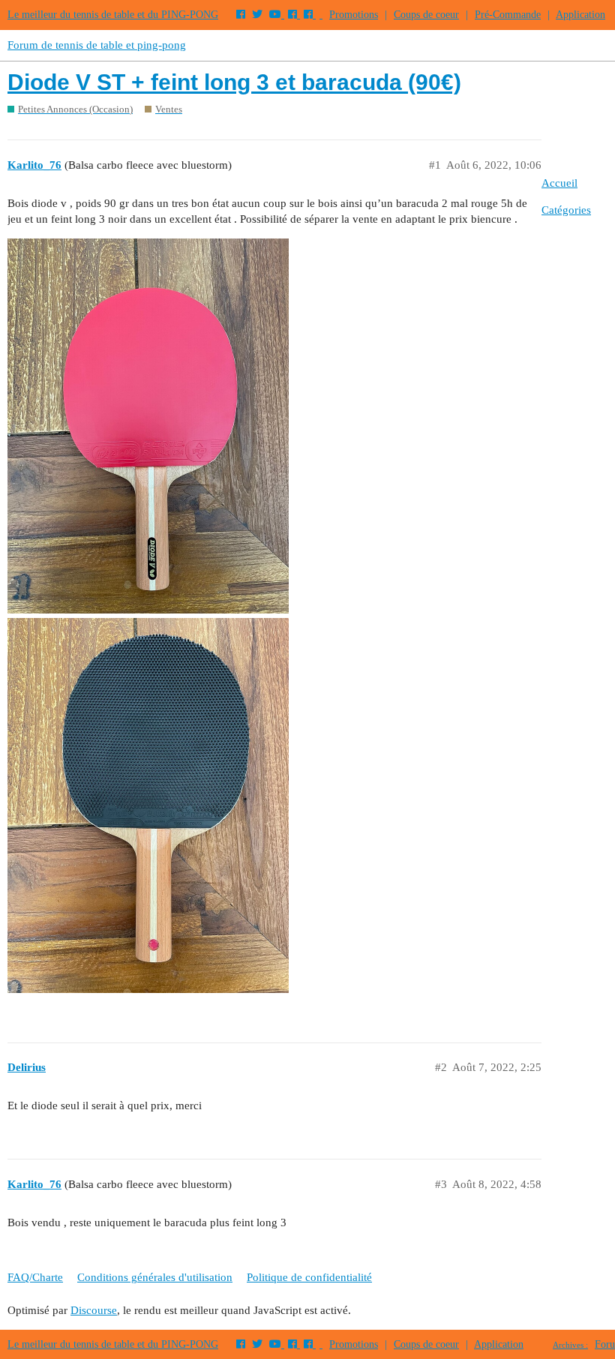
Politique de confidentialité (309, 1277)
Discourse (93, 1310)
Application (580, 14)
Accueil (560, 183)
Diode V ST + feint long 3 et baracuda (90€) (234, 82)
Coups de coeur (426, 14)
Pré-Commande (508, 14)
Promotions (353, 14)
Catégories (566, 210)
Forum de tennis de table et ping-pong (97, 45)
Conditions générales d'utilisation (154, 1277)
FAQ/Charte (35, 1277)
